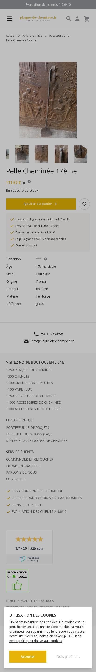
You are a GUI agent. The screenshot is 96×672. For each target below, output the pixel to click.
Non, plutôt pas (68, 656)
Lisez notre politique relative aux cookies (45, 638)
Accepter (28, 656)
